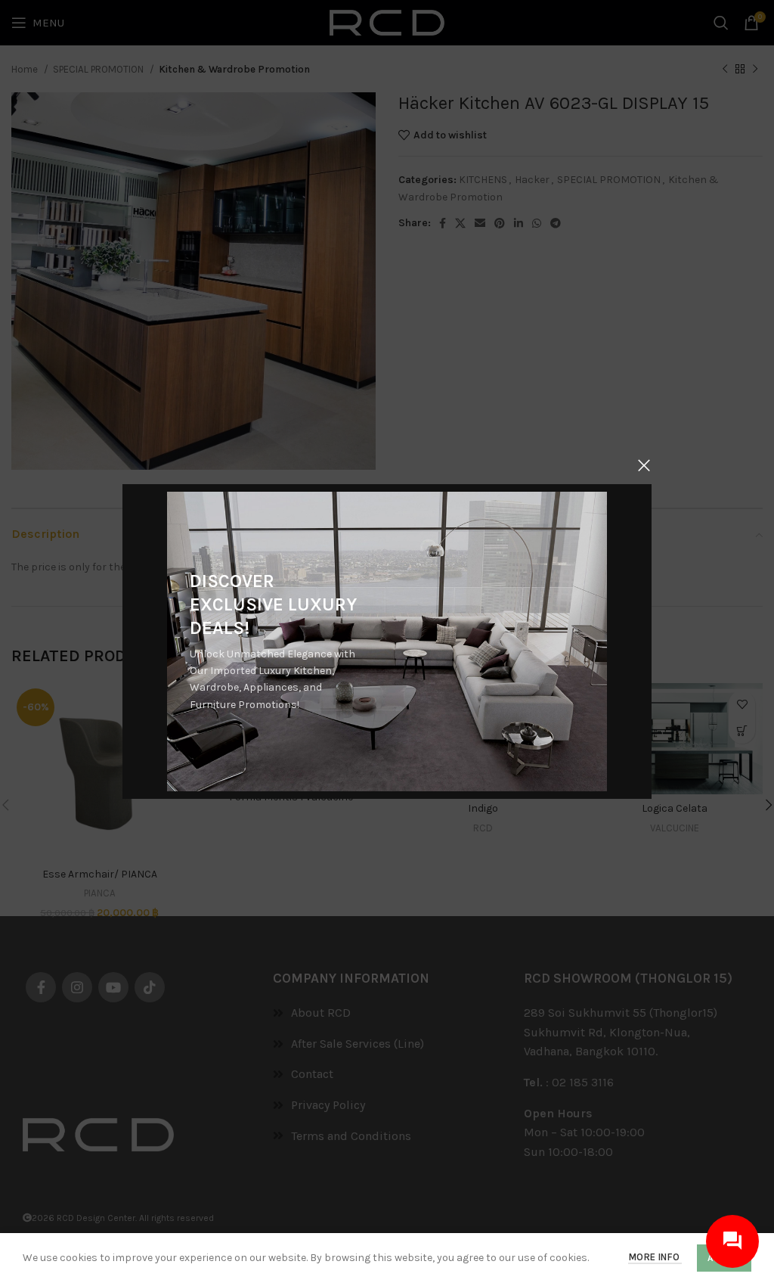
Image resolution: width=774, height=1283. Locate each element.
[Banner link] (387, 641)
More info (655, 1257)
